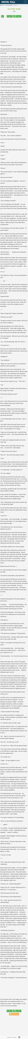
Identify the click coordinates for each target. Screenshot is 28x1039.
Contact (8, 1037)
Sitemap (14, 1037)
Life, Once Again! (14, 9)
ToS (11, 1037)
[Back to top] (19, 1037)
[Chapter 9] (9, 16)
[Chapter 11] (18, 16)
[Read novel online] (8, 2)
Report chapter (14, 1014)
